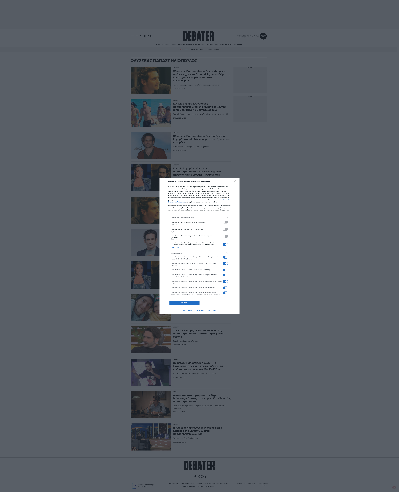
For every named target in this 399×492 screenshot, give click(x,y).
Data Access (199, 310)
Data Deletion (187, 310)
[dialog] (199, 246)
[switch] (225, 222)
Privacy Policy (211, 310)
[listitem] (199, 217)
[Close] (235, 182)
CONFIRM (184, 303)
